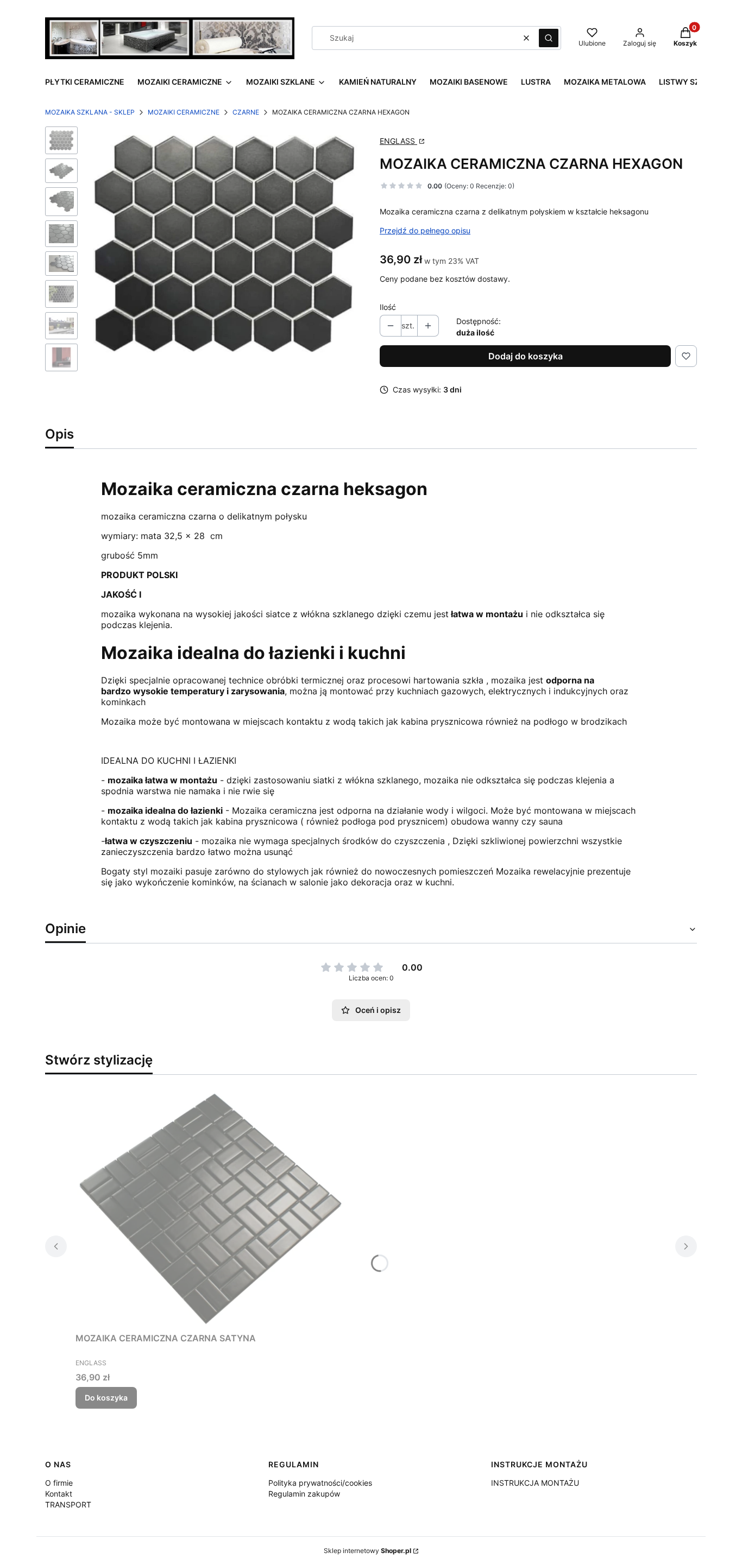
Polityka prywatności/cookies (320, 1482)
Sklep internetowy (367, 1551)
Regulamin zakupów (304, 1493)
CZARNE (245, 112)
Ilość (388, 307)
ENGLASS (398, 140)
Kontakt (58, 1493)
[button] (548, 38)
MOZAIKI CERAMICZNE (183, 112)
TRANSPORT (68, 1504)
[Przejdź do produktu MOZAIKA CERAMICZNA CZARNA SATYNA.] (211, 1206)
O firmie (59, 1482)
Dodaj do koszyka (525, 356)
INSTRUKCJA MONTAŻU (535, 1482)
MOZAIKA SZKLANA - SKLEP (90, 112)
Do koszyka (106, 1397)
